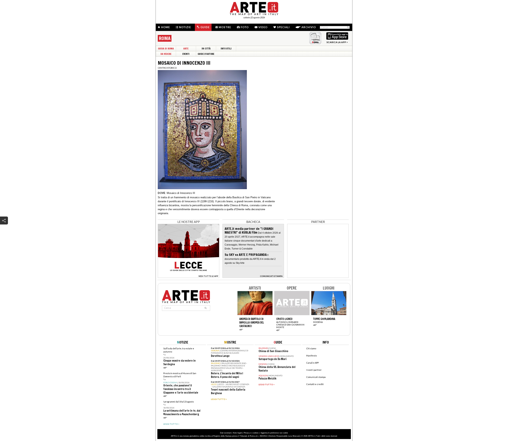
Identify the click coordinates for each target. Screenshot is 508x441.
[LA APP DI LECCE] (188, 276)
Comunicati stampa (316, 377)
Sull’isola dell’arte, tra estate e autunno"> (179, 356)
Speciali (283, 27)
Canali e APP (312, 362)
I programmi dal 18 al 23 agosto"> (181, 408)
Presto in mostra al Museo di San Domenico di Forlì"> (180, 383)
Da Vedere (166, 54)
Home (165, 27)
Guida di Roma (166, 48)
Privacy (247, 433)
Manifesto (311, 355)
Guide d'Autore (206, 54)
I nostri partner (314, 370)
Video (262, 27)
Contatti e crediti (315, 384)
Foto (245, 27)
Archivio (308, 27)
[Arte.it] (254, 8)
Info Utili (226, 48)
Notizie (185, 27)
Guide (205, 27)
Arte (186, 48)
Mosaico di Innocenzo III (181, 193)
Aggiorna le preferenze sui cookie (274, 433)
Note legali (237, 433)
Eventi (186, 54)
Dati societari (225, 433)
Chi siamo (311, 348)
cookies (255, 433)
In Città (206, 48)
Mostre (225, 27)
